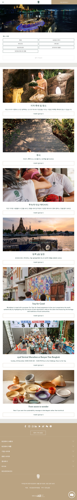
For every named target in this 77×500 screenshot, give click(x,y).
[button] (20, 40)
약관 (26, 487)
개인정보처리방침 (34, 487)
